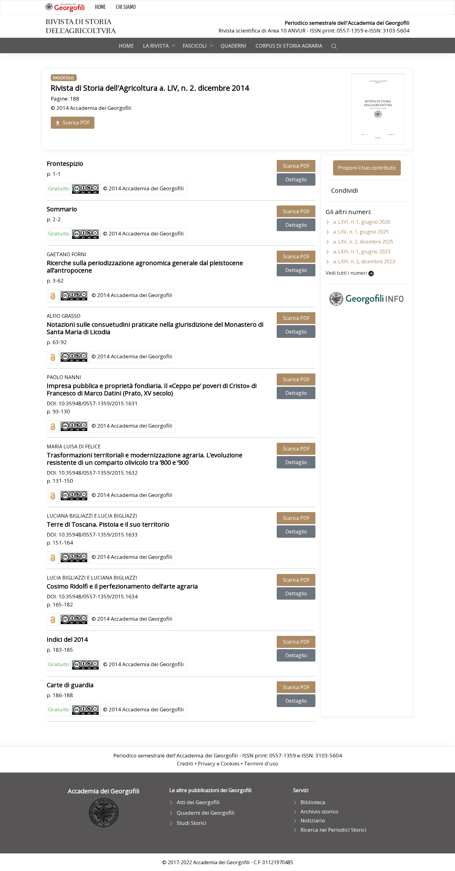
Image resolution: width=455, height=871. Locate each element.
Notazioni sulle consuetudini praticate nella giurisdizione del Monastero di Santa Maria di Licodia (155, 328)
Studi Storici (191, 822)
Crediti (185, 763)
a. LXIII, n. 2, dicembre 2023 (364, 261)
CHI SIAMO (126, 7)
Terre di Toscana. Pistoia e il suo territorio (108, 524)
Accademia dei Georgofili (103, 791)
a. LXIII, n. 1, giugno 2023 (361, 251)
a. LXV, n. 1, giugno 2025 (361, 231)
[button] (334, 45)
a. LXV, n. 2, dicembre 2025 (363, 241)
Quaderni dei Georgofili (206, 812)
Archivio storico (319, 811)
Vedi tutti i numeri (347, 272)
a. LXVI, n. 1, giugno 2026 (361, 221)
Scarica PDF (76, 122)
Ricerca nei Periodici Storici (333, 829)
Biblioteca (313, 802)
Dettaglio (296, 179)
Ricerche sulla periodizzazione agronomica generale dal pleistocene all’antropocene (145, 266)
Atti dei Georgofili (198, 802)
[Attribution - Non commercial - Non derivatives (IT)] (85, 188)
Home (126, 45)
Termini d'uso (261, 763)
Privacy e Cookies (219, 763)
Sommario (62, 209)
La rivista (156, 45)
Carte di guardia (70, 685)
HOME (100, 7)
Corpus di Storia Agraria (289, 45)
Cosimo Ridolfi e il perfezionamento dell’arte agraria (122, 586)
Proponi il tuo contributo (367, 167)
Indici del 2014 (67, 639)
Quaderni (233, 45)
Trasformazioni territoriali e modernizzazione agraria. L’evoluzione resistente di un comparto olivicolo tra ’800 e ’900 (144, 459)
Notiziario (313, 820)
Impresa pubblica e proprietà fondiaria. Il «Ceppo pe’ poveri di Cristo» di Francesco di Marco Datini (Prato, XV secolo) (152, 389)
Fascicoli (195, 45)
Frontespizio (65, 163)
